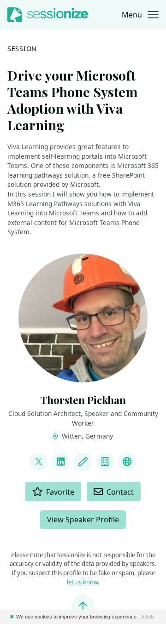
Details (146, 616)
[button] (140, 14)
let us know (82, 582)
